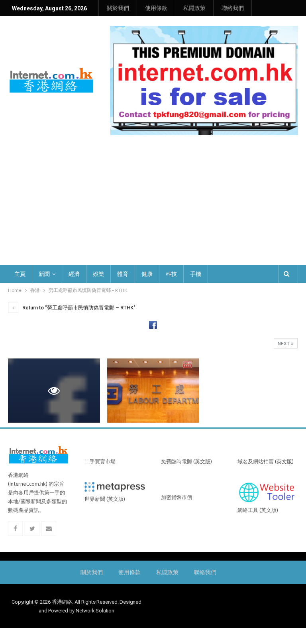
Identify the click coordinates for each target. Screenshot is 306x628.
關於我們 (118, 8)
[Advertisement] (153, 205)
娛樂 (98, 274)
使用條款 (156, 8)
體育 (122, 274)
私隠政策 (194, 8)
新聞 (44, 274)
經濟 (74, 274)
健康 (147, 274)
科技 (171, 274)
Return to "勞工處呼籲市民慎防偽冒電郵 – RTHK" (78, 308)
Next (284, 343)
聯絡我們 (233, 8)
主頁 (20, 274)
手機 (195, 274)
